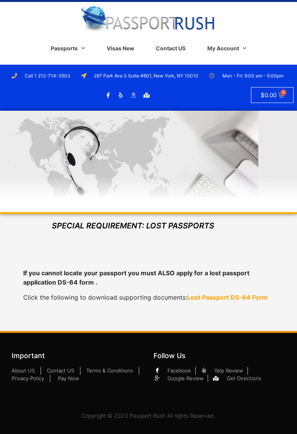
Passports (64, 48)
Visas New (120, 48)
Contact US (171, 48)
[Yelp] (121, 95)
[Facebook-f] (108, 95)
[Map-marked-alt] (146, 95)
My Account (223, 48)
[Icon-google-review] (133, 95)
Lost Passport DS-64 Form (227, 297)
